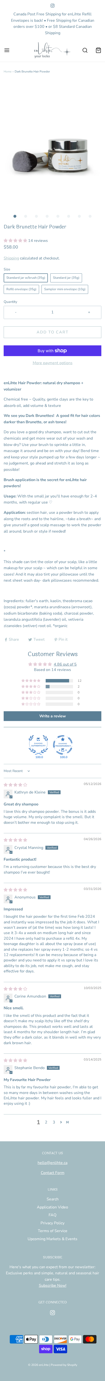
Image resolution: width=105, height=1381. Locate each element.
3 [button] (54, 1122)
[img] (15, 785)
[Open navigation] (6, 50)
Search (53, 1199)
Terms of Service (52, 1231)
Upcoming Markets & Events (52, 1239)
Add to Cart (53, 332)
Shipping (11, 258)
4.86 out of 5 (65, 664)
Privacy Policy (52, 1223)
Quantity (10, 301)
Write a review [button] (52, 716)
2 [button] (46, 1122)
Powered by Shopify (64, 1365)
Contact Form (52, 1172)
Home (7, 71)
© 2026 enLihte (38, 1365)
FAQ (52, 1215)
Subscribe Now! (52, 1285)
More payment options (53, 363)
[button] (52, 146)
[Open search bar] (85, 50)
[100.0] (38, 745)
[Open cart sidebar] (98, 50)
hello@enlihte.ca (52, 1162)
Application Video (52, 1207)
